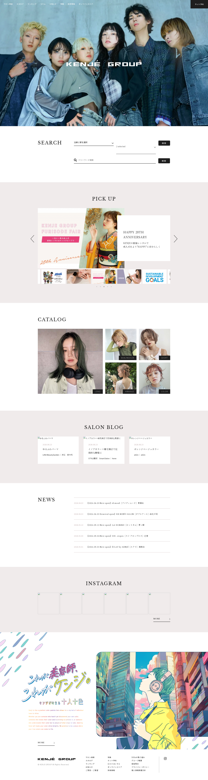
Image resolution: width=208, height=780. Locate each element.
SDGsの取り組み (138, 757)
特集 (62, 4)
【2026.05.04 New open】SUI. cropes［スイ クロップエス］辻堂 (117, 535)
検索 (164, 143)
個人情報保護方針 (139, 770)
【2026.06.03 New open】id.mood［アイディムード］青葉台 (115, 503)
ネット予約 (199, 4)
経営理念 (135, 764)
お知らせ (53, 4)
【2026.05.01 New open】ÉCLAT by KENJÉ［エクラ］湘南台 (116, 546)
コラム (43, 4)
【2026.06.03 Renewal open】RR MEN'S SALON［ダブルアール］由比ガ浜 (122, 514)
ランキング (32, 4)
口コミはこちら (114, 764)
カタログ (20, 4)
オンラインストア (86, 4)
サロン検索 (8, 4)
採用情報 (71, 4)
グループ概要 (137, 760)
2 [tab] (100, 286)
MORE (156, 619)
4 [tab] (107, 286)
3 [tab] (104, 286)
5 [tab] (111, 286)
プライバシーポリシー (140, 767)
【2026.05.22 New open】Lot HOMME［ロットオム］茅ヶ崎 (116, 525)
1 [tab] (97, 286)
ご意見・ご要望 (92, 770)
